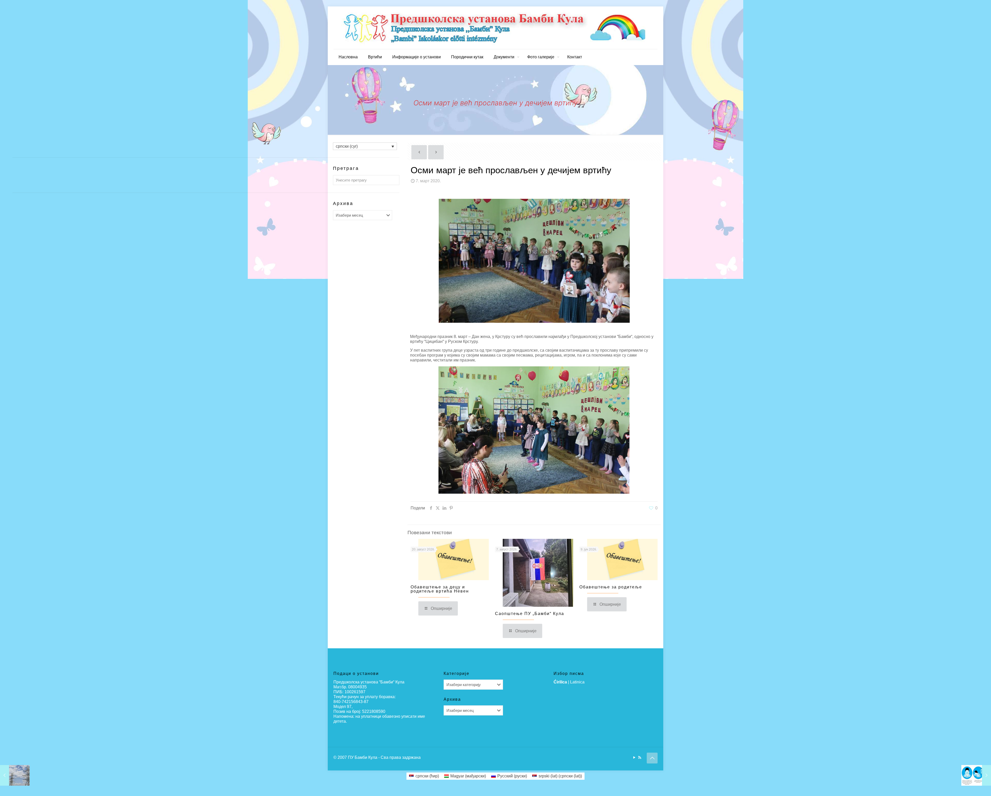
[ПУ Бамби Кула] (495, 27)
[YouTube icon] (634, 757)
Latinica (577, 682)
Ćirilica (560, 682)
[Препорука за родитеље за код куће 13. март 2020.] (976, 775)
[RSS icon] (640, 757)
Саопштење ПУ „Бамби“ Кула (529, 613)
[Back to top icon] (652, 758)
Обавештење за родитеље (610, 587)
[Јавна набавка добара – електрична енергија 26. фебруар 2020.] (15, 775)
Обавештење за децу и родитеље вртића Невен (440, 589)
